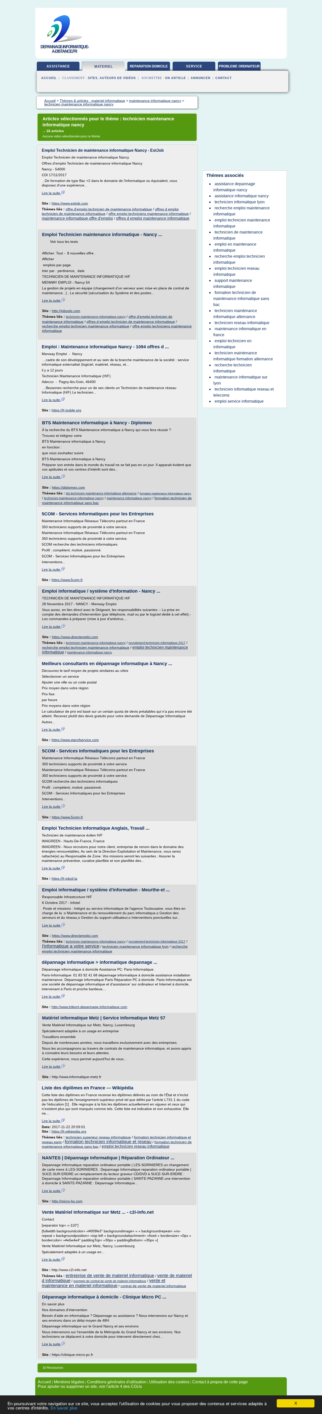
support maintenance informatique (232, 283)
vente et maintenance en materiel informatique (103, 1283)
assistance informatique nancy (242, 196)
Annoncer (201, 78)
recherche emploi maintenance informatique (241, 211)
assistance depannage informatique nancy (234, 187)
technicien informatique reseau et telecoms (243, 392)
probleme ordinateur (239, 66)
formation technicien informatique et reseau (108, 1141)
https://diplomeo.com (68, 487)
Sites (93, 78)
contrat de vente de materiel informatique (153, 1286)
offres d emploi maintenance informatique (152, 218)
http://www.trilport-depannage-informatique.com (89, 1007)
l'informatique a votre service (70, 946)
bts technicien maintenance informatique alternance (101, 493)
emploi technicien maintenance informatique (241, 223)
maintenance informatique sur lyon (240, 380)
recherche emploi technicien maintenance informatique (85, 326)
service (194, 66)
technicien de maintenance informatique (238, 235)
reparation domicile (149, 66)
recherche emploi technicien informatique (239, 259)
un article (175, 78)
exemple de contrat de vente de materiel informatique (109, 1281)
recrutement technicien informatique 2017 (157, 643)
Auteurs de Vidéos (118, 78)
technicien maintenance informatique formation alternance (243, 356)
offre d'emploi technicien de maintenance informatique (109, 209)
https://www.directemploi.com (75, 637)
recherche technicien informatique (232, 368)
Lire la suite (51, 193)
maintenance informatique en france (239, 332)
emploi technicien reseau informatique (136, 1146)
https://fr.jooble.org (66, 410)
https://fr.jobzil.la (64, 878)
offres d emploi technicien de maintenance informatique (131, 322)
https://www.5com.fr (67, 580)
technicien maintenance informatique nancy (96, 317)
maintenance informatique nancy (129, 498)
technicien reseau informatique (242, 323)
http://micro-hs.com (67, 1201)
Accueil (49, 78)
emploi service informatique (239, 401)
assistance (58, 66)
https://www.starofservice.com (75, 740)
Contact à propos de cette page (220, 1382)
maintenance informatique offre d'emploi (77, 218)
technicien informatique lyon (240, 202)
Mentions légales (69, 1382)
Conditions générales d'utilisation (116, 1382)
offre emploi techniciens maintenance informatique (148, 214)
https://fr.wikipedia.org (69, 1131)
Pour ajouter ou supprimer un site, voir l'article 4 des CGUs (90, 1386)
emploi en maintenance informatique (234, 247)
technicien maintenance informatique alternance (235, 314)
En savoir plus (64, 1408)
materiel (103, 66)
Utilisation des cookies (169, 1382)
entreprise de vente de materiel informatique (110, 1275)
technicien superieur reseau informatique (98, 1137)
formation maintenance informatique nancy (165, 493)
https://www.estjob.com (70, 203)
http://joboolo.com (66, 311)
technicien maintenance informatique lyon (135, 946)
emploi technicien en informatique (232, 344)
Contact (223, 78)
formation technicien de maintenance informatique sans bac (241, 298)
